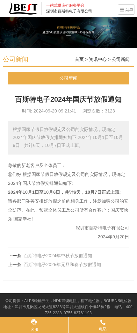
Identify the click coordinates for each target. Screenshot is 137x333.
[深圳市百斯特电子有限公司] (23, 8)
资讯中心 (98, 59)
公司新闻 (121, 59)
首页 (79, 59)
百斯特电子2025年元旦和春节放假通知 (62, 264)
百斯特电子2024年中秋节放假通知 (58, 255)
